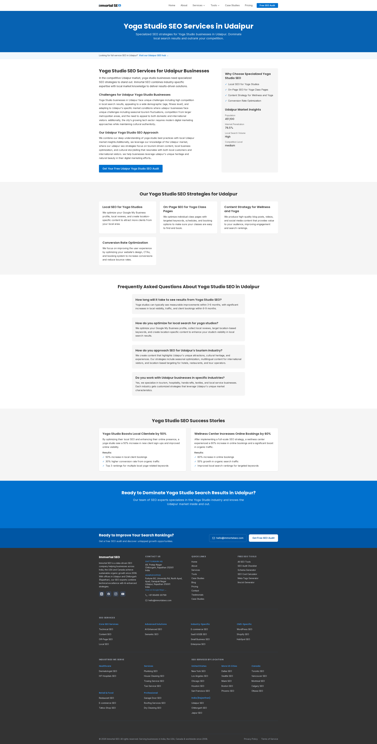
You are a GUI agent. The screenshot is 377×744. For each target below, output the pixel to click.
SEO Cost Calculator (247, 574)
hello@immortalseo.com (229, 537)
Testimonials (197, 594)
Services (195, 570)
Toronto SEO (258, 671)
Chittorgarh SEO (199, 708)
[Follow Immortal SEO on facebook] (108, 594)
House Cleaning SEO (154, 676)
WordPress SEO (244, 629)
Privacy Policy (251, 739)
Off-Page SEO (106, 639)
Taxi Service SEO (152, 686)
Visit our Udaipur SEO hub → (154, 55)
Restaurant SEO (106, 698)
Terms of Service (269, 739)
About (184, 5)
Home (172, 5)
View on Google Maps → (156, 590)
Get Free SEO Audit (263, 537)
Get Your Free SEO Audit (188, 514)
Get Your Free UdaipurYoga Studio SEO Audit (130, 168)
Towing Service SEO (154, 681)
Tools (194, 574)
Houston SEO (197, 686)
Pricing (249, 5)
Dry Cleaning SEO (152, 708)
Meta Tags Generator (248, 578)
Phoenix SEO (227, 691)
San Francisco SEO (200, 691)
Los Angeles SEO (199, 676)
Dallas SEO (226, 671)
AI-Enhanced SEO (153, 629)
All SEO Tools (244, 561)
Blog (193, 582)
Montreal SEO (258, 681)
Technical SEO (106, 629)
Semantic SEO (151, 634)
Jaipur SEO (196, 713)
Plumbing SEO (151, 671)
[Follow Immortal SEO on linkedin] (101, 594)
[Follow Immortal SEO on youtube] (122, 594)
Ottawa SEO (257, 691)
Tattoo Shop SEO (107, 708)
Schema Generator (247, 570)
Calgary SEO (258, 686)
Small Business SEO (200, 639)
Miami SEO (226, 681)
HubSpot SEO (243, 639)
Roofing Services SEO (155, 703)
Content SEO (105, 634)
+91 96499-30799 (157, 595)
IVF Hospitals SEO (107, 676)
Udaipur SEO (197, 703)
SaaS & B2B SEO (199, 634)
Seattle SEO (227, 676)
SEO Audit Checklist (247, 566)
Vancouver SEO (259, 676)
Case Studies (232, 5)
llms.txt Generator (246, 582)
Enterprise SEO (198, 644)
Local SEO (104, 644)
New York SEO (198, 671)
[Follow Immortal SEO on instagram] (115, 594)
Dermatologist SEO (108, 671)
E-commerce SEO (199, 629)
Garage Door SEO (152, 698)
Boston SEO (227, 686)
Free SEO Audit (267, 5)
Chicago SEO (197, 681)
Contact (195, 590)
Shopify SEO (243, 634)
